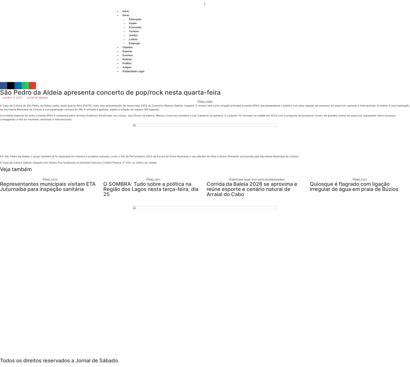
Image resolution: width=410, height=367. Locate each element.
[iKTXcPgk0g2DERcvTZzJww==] (205, 125)
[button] (3, 85)
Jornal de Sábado (37, 97)
